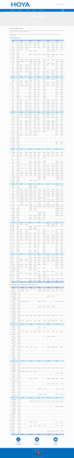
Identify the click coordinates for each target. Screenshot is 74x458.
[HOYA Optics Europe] (20, 4)
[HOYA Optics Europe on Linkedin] (35, 453)
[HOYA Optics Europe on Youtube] (38, 453)
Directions (55, 444)
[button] (62, 10)
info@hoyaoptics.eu (37, 444)
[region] (37, 19)
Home (14, 10)
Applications (21, 10)
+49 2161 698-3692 (18, 444)
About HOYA (41, 10)
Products (27, 10)
